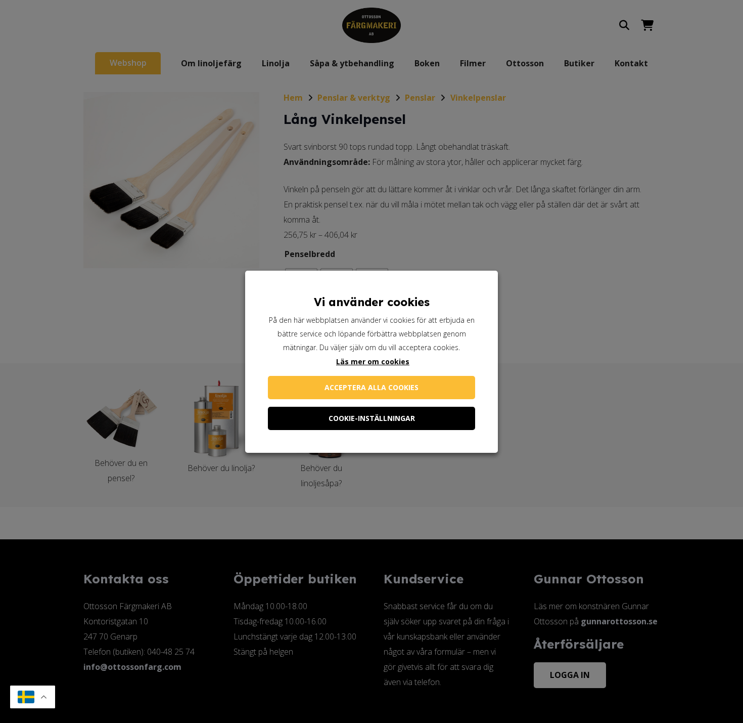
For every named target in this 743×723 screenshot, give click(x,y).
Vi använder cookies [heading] (372, 302)
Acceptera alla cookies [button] (371, 387)
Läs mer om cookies (372, 361)
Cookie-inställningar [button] (372, 418)
